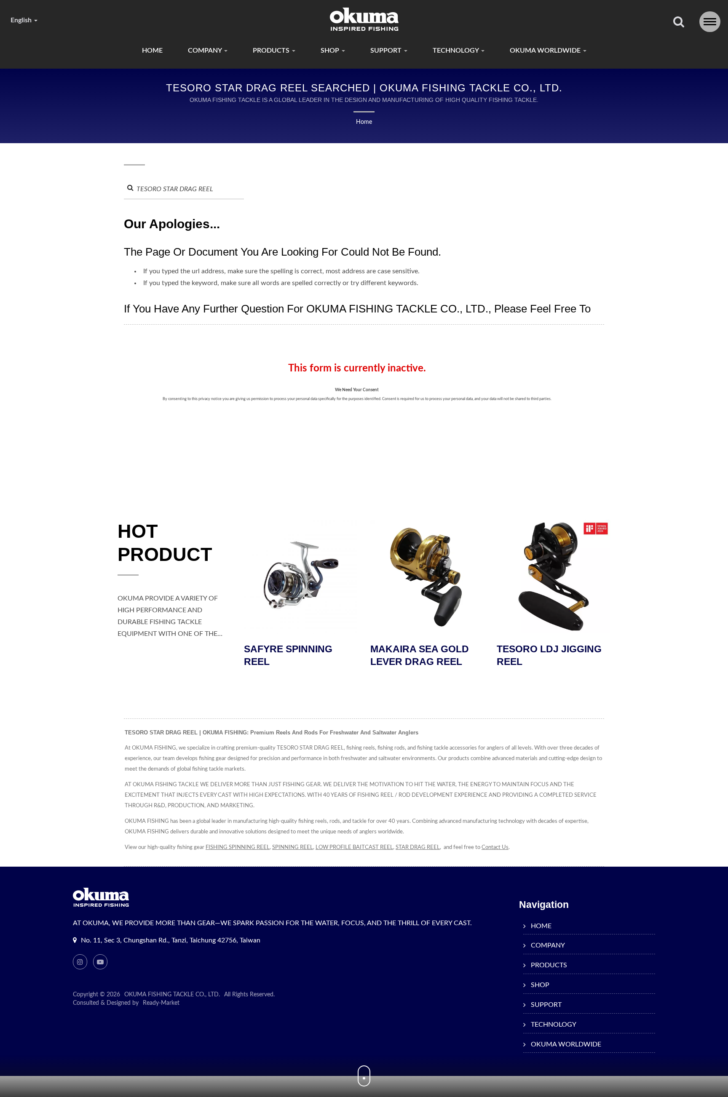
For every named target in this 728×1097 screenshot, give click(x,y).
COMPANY (205, 50)
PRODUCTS (272, 50)
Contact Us (495, 847)
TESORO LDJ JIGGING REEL (452, 655)
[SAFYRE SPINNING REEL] (583, 576)
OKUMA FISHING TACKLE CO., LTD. (172, 995)
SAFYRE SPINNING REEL (570, 655)
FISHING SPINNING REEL (238, 847)
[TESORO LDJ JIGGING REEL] (457, 576)
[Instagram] (80, 961)
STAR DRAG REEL (418, 847)
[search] (678, 22)
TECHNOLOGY (456, 50)
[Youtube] (100, 961)
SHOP (331, 50)
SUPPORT (386, 50)
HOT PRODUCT (165, 542)
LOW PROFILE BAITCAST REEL (354, 847)
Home (364, 122)
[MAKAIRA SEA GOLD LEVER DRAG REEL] (330, 576)
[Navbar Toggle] (709, 21)
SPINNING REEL (292, 847)
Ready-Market (161, 1003)
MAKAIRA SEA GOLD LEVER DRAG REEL (322, 655)
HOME (152, 50)
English (22, 20)
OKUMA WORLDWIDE (546, 50)
